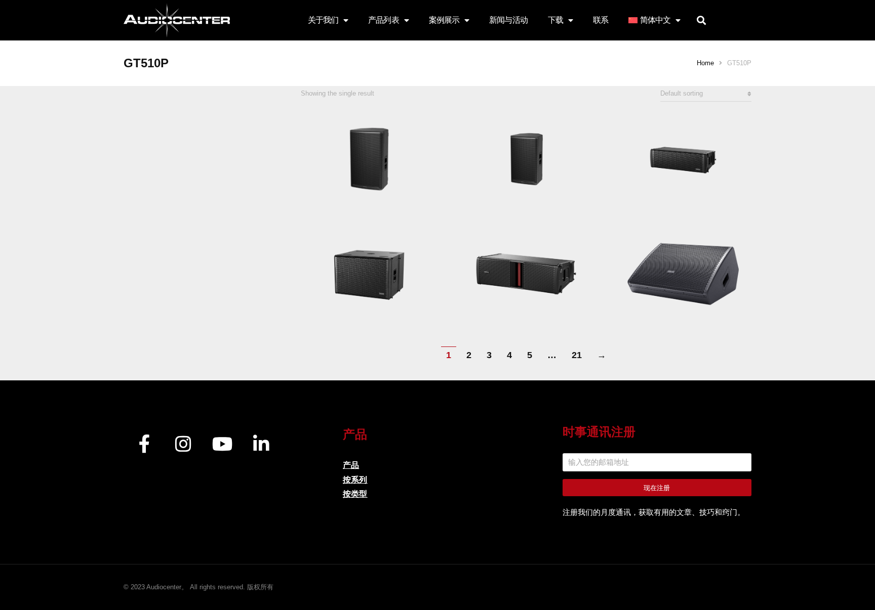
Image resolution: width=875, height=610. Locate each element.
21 (577, 355)
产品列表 (383, 20)
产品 (351, 465)
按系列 (355, 479)
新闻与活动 (508, 20)
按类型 (355, 494)
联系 (600, 20)
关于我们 (323, 20)
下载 (555, 20)
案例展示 (444, 20)
